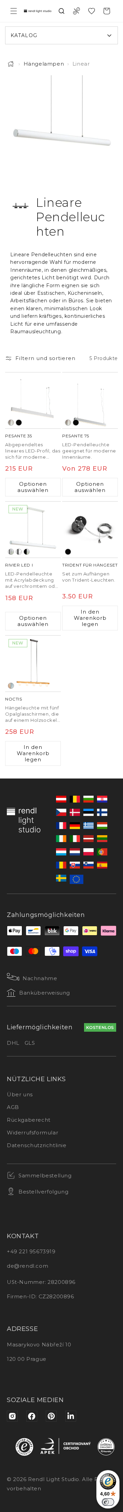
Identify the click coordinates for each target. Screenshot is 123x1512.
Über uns (20, 1094)
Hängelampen (44, 63)
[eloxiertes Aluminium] (11, 422)
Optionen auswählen (33, 487)
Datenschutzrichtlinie (37, 1145)
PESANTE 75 (75, 435)
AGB (13, 1107)
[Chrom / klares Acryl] (19, 552)
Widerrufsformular (32, 1132)
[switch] (108, 1502)
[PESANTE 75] (90, 400)
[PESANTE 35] (33, 400)
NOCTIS (13, 699)
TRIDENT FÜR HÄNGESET (90, 565)
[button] (13, 11)
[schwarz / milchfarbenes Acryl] (27, 552)
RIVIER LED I (19, 565)
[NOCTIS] (33, 664)
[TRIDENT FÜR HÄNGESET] (90, 530)
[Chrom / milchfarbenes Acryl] (11, 552)
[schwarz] (19, 422)
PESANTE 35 (18, 435)
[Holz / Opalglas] (11, 686)
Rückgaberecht (29, 1120)
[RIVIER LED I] (33, 530)
